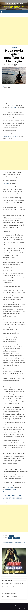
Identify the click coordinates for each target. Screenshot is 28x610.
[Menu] (1, 11)
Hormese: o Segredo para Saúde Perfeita (13, 583)
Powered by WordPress (8, 608)
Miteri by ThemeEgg (20, 608)
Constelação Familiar (9, 590)
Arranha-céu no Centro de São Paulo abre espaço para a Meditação (20, 542)
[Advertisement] (14, 31)
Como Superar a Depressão (10, 596)
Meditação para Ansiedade (10, 593)
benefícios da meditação (10, 136)
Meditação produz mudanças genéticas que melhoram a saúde (8, 542)
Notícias (14, 47)
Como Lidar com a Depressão (11, 586)
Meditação (10, 487)
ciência (10, 537)
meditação (13, 107)
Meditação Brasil (14, 3)
